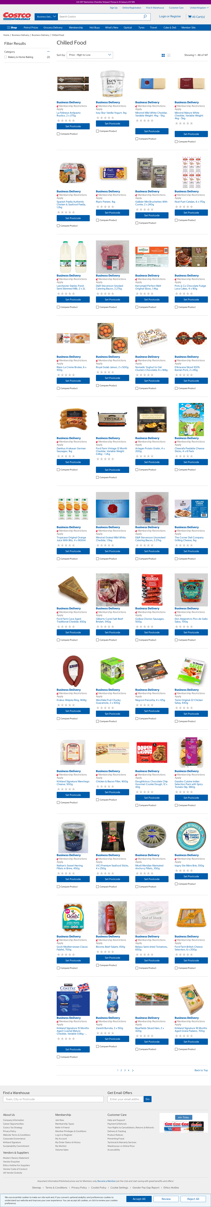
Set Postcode (73, 126)
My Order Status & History (67, 1142)
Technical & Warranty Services (122, 1142)
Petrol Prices (31, 27)
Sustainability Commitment (16, 1146)
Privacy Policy (9, 1131)
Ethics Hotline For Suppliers (16, 1165)
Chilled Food (58, 35)
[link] (73, 98)
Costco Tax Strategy (12, 1127)
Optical (128, 27)
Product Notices (115, 1135)
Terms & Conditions (56, 1187)
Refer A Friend (62, 1127)
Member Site (188, 27)
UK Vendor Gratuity (12, 1172)
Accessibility (114, 1149)
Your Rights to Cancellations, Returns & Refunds (131, 1127)
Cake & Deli (170, 27)
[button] (146, 16)
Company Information (13, 1120)
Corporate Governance (14, 1138)
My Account (61, 1138)
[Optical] (132, 27)
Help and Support (116, 1120)
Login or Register (170, 16)
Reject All (193, 1199)
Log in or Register (63, 1135)
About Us (9, 1115)
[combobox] (46, 16)
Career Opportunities (13, 1123)
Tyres (141, 27)
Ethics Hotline (171, 1187)
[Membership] (83, 27)
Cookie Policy (98, 1187)
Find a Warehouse (16, 1093)
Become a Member (106, 1181)
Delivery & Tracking (117, 1131)
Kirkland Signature (12, 1142)
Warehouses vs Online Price (121, 1146)
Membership (76, 27)
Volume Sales (62, 1149)
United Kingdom (198, 7)
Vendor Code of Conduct (15, 1169)
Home (6, 35)
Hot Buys (95, 27)
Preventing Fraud (116, 1138)
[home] (17, 16)
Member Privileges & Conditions (70, 1131)
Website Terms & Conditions (16, 1135)
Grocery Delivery (53, 27)
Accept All (139, 1199)
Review (166, 1199)
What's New (111, 27)
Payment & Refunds (117, 1123)
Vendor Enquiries (11, 1161)
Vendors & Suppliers (16, 1152)
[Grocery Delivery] (63, 27)
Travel (153, 27)
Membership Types (64, 1123)
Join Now (59, 1120)
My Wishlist (60, 1146)
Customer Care (117, 1115)
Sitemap (36, 1187)
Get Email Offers (120, 1093)
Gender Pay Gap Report (146, 1187)
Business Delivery (20, 35)
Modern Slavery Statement (16, 1158)
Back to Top (201, 1070)
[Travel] (157, 27)
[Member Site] (196, 27)
